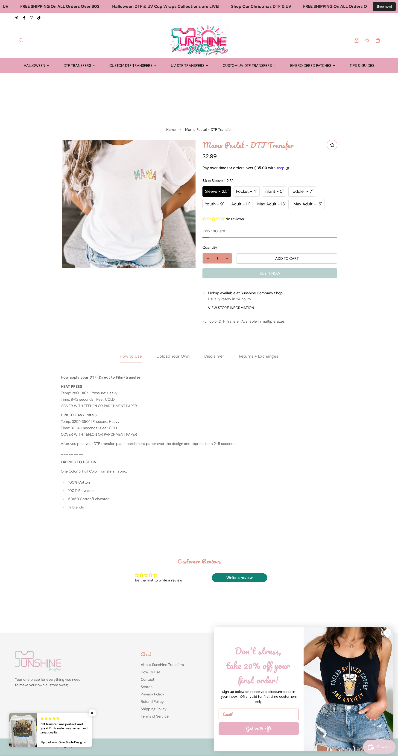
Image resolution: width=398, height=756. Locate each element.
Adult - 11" (240, 204)
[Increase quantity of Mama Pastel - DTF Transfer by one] (227, 258)
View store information (231, 307)
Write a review (239, 577)
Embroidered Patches (310, 65)
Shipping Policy (154, 708)
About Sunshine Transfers (162, 664)
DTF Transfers (77, 65)
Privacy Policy (152, 694)
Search (146, 686)
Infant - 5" (274, 191)
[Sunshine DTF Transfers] (199, 40)
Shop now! (384, 6)
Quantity (209, 247)
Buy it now (270, 273)
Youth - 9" (214, 204)
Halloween (34, 65)
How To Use (150, 672)
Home (171, 129)
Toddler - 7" (302, 191)
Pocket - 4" (246, 191)
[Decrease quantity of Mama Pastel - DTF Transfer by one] (208, 258)
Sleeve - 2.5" (217, 191)
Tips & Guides (362, 65)
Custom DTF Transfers (130, 65)
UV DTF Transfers (187, 65)
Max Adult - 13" (271, 204)
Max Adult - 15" (307, 204)
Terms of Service (155, 716)
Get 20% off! (258, 728)
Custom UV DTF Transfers (247, 65)
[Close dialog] (387, 633)
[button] (213, 218)
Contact (147, 679)
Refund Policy (152, 701)
